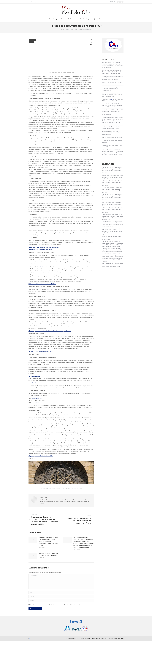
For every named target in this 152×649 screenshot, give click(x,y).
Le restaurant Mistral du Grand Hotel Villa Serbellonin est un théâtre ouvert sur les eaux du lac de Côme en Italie (113, 133)
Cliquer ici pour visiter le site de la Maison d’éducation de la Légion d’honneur (49, 331)
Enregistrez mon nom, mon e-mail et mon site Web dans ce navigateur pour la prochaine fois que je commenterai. (56, 604)
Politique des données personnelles (115, 638)
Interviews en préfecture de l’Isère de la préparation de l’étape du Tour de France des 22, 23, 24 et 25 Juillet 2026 (112, 95)
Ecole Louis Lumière (34, 376)
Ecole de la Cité (32, 383)
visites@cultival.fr (37, 398)
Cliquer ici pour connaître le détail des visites (40, 456)
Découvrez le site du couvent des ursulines (40, 351)
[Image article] (32, 540)
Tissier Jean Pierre (107, 174)
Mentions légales (91, 638)
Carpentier (105, 228)
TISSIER (105, 187)
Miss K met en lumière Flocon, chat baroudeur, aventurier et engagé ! (48, 554)
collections (42, 267)
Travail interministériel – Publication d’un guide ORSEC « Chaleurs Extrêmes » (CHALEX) (112, 127)
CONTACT (112, 1)
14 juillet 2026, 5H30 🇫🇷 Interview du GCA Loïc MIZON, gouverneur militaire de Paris (112, 100)
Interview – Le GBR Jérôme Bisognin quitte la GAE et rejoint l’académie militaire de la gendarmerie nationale (112, 88)
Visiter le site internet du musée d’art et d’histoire (42, 284)
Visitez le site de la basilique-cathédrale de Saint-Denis (43, 247)
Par (59, 488)
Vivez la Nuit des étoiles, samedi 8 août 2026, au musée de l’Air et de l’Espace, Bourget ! (112, 83)
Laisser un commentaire (77, 488)
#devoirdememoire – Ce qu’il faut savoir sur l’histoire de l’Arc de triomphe (112, 146)
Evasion (32, 42)
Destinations (33, 39)
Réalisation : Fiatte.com (101, 638)
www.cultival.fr (36, 402)
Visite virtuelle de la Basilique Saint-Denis (40, 249)
